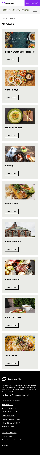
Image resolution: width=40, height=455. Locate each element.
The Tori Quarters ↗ (9, 408)
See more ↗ (12, 59)
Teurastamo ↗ (7, 404)
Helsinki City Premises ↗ (11, 401)
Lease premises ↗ (32, 4)
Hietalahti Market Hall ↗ (11, 423)
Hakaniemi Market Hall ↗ (11, 419)
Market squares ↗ (8, 427)
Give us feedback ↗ (9, 432)
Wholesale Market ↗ (9, 412)
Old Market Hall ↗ (8, 415)
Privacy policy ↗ (8, 436)
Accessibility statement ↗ (11, 440)
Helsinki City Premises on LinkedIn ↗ (16, 395)
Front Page (5, 18)
